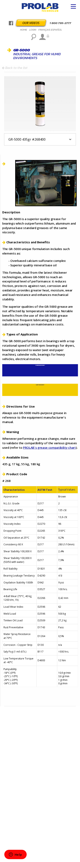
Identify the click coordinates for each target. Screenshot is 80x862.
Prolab (40, 8)
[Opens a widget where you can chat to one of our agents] (15, 855)
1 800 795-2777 (60, 23)
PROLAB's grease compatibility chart (49, 447)
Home (23, 30)
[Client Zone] (43, 37)
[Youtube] (31, 22)
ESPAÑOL (56, 30)
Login (32, 30)
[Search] (33, 37)
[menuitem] (23, 30)
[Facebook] (11, 23)
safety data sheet (40, 385)
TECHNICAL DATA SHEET (40, 365)
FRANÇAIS (44, 30)
